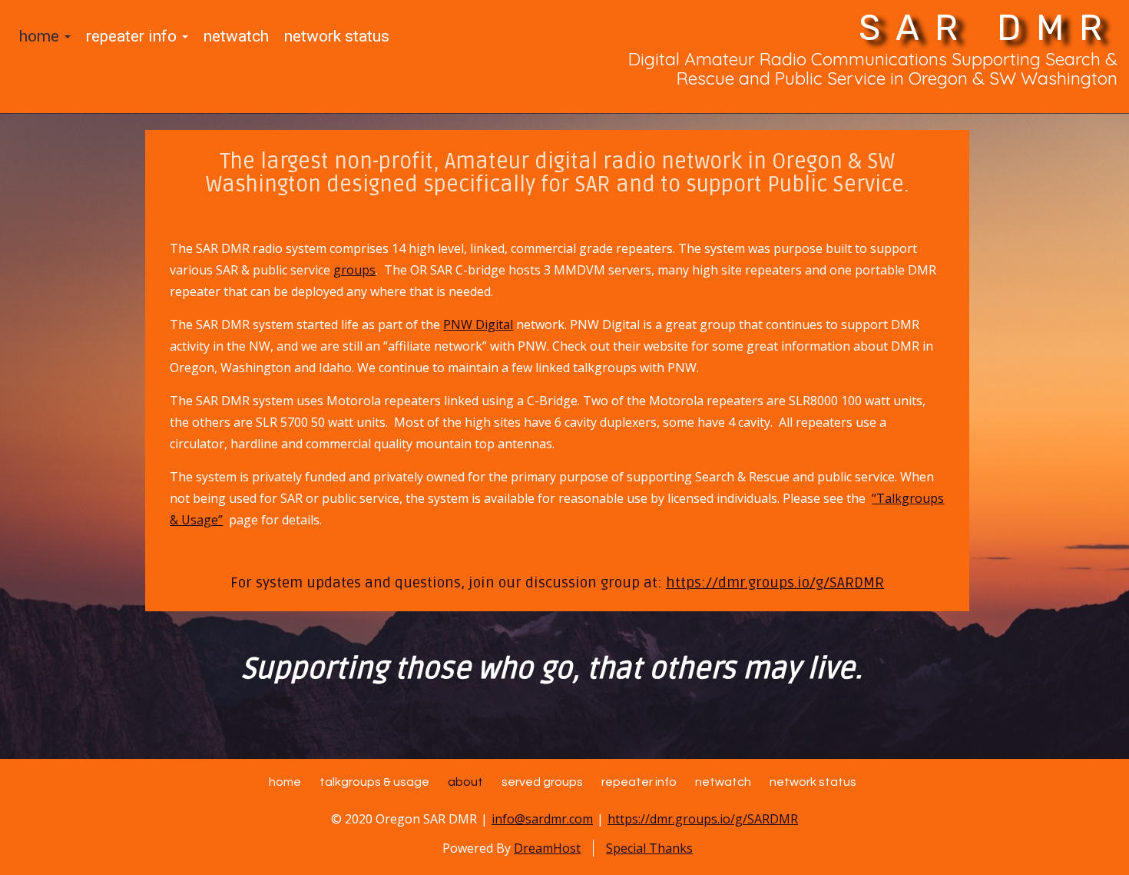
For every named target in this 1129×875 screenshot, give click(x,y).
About (465, 782)
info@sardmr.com (542, 818)
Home (41, 36)
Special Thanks (649, 848)
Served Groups (542, 782)
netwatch (236, 36)
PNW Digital (478, 324)
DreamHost (547, 848)
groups (354, 269)
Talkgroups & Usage (374, 782)
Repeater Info (133, 36)
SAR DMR (988, 28)
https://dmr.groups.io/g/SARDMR (775, 583)
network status (336, 36)
